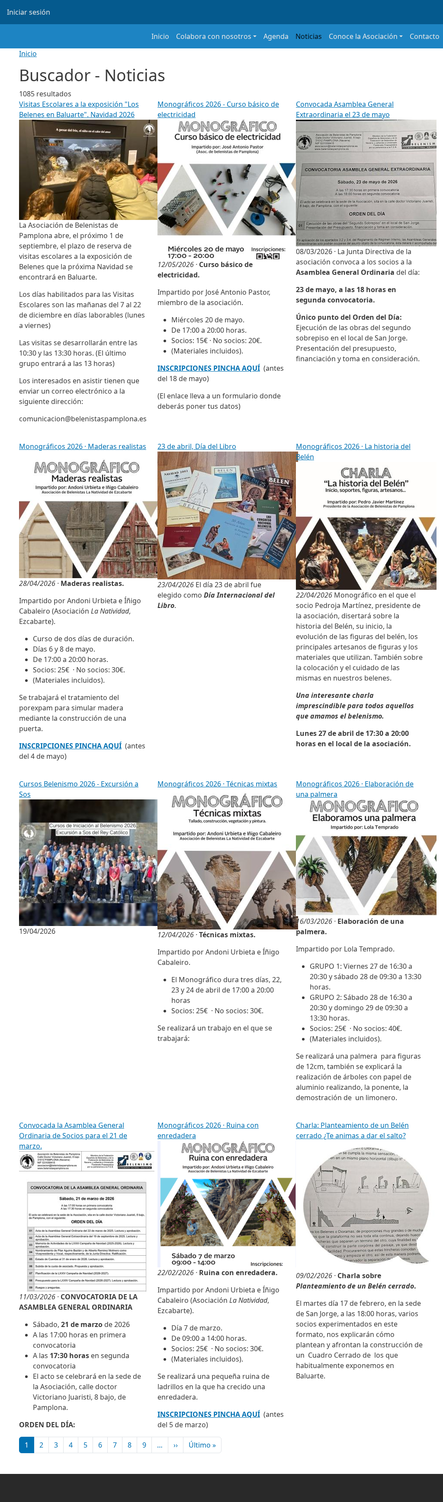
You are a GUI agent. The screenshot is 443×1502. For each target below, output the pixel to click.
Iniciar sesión (28, 12)
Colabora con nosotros (213, 36)
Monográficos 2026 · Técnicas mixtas (217, 784)
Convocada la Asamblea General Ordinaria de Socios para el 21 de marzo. (73, 1135)
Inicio (160, 36)
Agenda (276, 36)
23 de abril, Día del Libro (196, 446)
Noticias (308, 36)
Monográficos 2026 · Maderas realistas (82, 446)
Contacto (425, 36)
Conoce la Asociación (363, 36)
